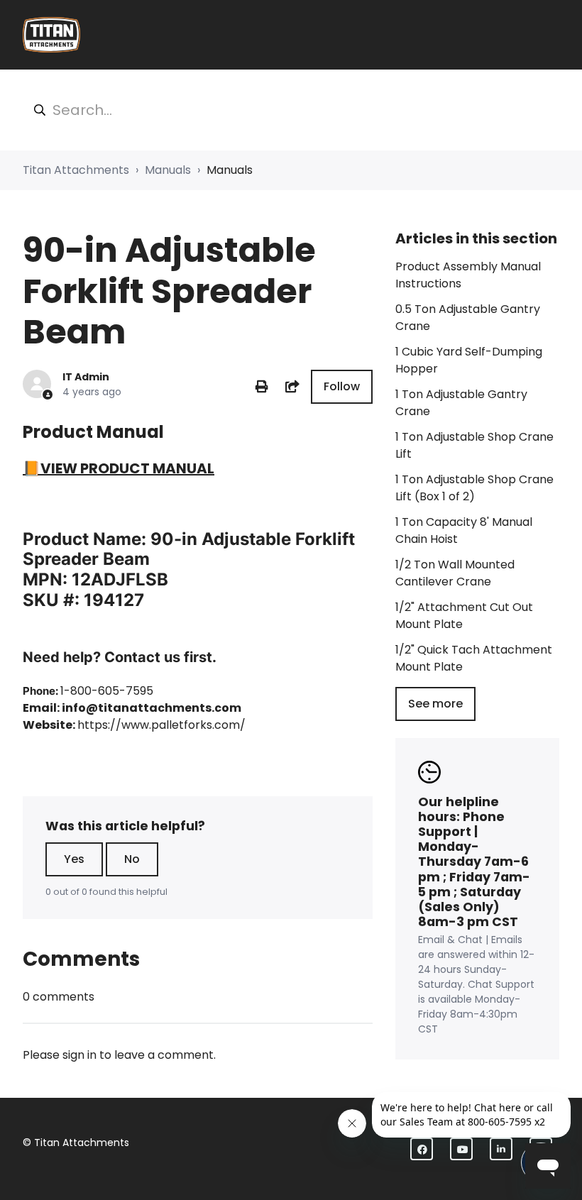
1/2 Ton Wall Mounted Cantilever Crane (455, 573)
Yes (74, 859)
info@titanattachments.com (151, 708)
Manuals (168, 170)
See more (435, 703)
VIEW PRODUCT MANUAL (127, 468)
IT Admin (85, 377)
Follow (342, 386)
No (132, 859)
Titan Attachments (76, 170)
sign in (79, 1055)
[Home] (51, 35)
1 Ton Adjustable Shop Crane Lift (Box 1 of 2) (474, 488)
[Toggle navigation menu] (550, 35)
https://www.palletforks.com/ (161, 725)
